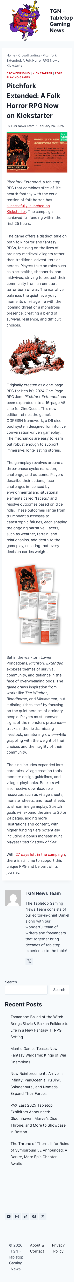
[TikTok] (25, 1216)
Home (11, 55)
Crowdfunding (29, 55)
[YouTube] (8, 1216)
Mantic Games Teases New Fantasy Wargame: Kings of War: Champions (38, 1055)
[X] (42, 1216)
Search (11, 982)
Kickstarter (42, 73)
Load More (37, 1190)
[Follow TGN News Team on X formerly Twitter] (29, 961)
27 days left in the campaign (40, 854)
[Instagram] (17, 1216)
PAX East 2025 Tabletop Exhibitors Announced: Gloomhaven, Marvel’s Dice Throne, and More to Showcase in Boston (38, 1118)
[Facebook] (34, 1216)
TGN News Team (22, 126)
